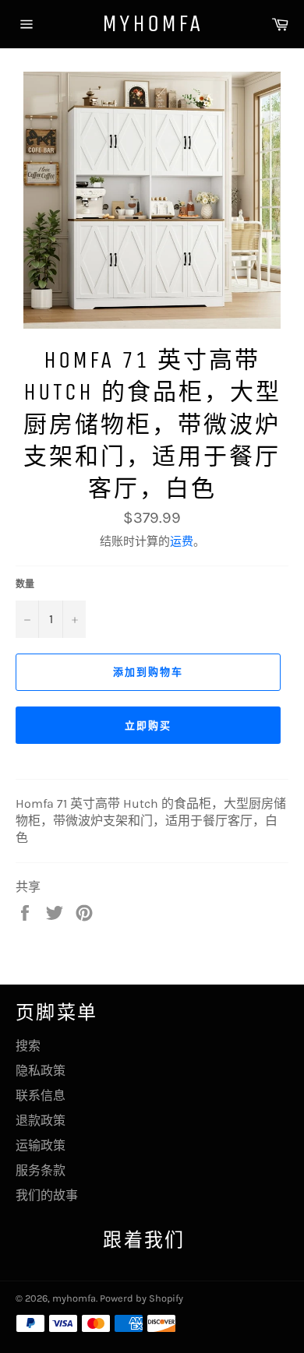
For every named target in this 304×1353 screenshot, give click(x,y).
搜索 (28, 1045)
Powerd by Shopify (141, 1298)
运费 (181, 541)
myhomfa (152, 23)
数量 (25, 584)
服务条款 (40, 1170)
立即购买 (148, 725)
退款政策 (40, 1120)
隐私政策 (40, 1070)
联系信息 (40, 1095)
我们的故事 (47, 1195)
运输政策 (40, 1145)
